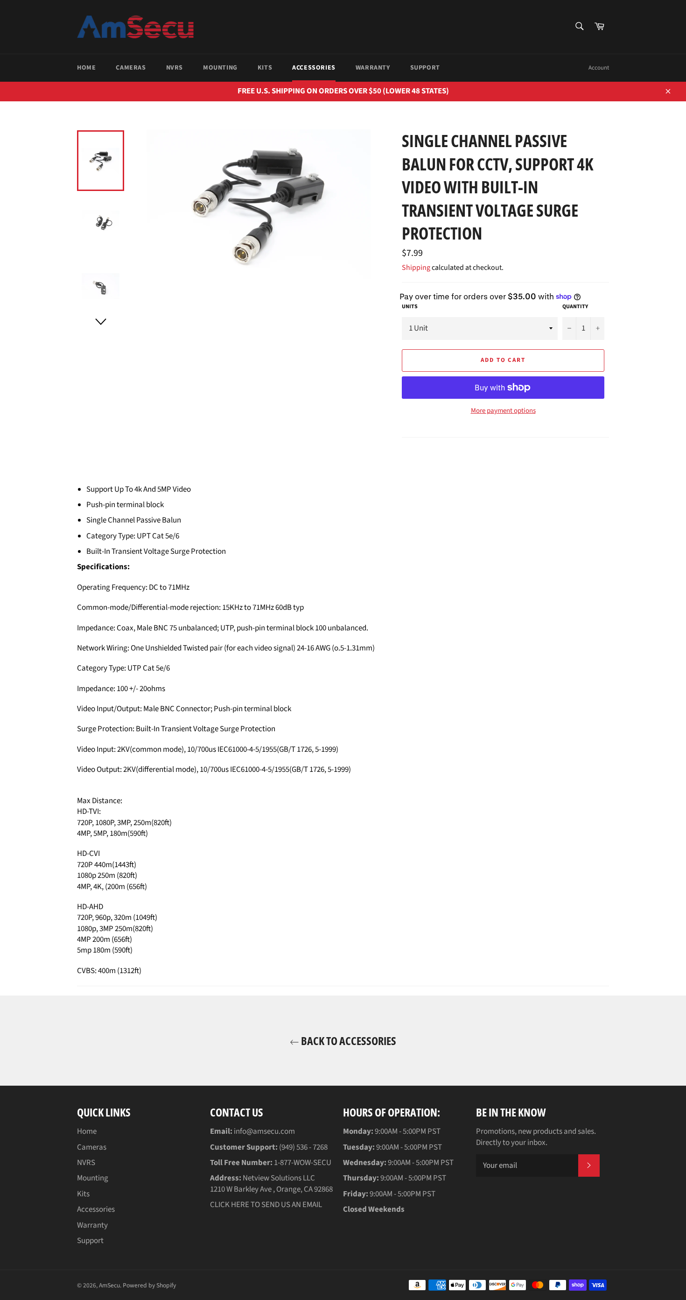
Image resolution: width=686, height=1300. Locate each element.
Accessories (314, 67)
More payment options (503, 411)
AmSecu (109, 1285)
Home (86, 67)
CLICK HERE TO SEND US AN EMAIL (266, 1204)
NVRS (174, 67)
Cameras (131, 67)
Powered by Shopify (149, 1285)
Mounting (220, 67)
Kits (265, 67)
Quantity (575, 307)
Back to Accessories (347, 1040)
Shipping (416, 267)
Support (425, 67)
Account (598, 68)
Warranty (373, 67)
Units (410, 307)
